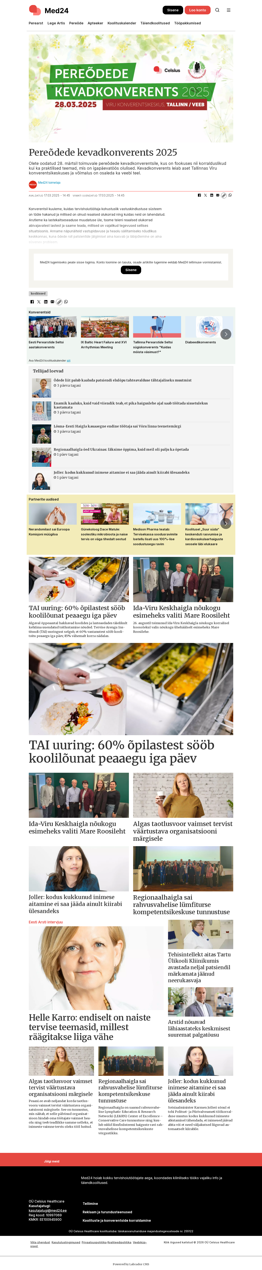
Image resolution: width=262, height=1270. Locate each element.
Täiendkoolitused (155, 23)
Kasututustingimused (66, 1242)
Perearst (36, 23)
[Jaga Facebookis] (199, 195)
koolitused (38, 293)
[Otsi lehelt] (217, 10)
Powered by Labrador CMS (131, 1264)
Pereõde (76, 23)
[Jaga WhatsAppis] (230, 195)
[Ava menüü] (228, 10)
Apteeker (95, 23)
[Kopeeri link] (224, 195)
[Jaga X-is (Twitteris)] (205, 195)
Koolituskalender (122, 23)
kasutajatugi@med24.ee (48, 1210)
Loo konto (197, 10)
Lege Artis (56, 23)
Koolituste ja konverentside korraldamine (117, 1220)
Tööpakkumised (187, 23)
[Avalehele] (96, 10)
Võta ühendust (40, 1242)
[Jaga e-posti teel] (218, 195)
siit (68, 360)
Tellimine (90, 1204)
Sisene (173, 10)
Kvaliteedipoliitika (119, 1242)
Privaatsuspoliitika (94, 1242)
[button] (36, 334)
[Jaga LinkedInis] (211, 195)
